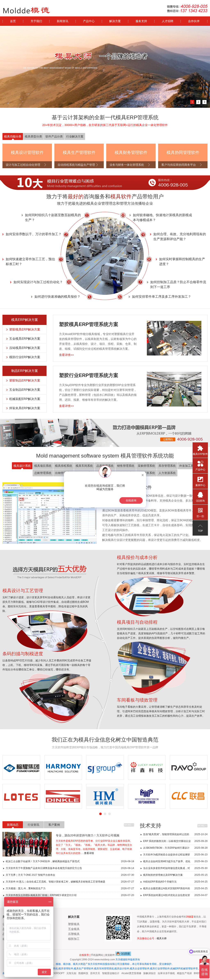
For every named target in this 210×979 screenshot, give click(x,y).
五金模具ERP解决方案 (24, 338)
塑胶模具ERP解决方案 (24, 329)
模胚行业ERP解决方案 (24, 357)
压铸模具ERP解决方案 (24, 348)
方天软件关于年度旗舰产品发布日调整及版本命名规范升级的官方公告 (70, 868)
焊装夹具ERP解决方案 (24, 408)
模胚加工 (74, 938)
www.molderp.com (104, 959)
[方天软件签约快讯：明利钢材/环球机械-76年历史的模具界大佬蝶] (189, 767)
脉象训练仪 (142, 973)
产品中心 (89, 21)
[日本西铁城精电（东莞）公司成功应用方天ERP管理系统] (147, 767)
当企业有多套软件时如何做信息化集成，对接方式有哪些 (175, 869)
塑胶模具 (74, 924)
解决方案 (115, 21)
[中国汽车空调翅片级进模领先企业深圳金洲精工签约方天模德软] (189, 796)
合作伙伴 (194, 21)
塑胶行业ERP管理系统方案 (88, 375)
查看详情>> (66, 355)
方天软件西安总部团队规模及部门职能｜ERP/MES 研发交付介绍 (70, 895)
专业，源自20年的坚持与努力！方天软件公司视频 (87, 835)
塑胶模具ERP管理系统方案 (88, 324)
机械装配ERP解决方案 (24, 399)
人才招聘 (167, 21)
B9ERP (191, 973)
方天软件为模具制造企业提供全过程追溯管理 (175, 855)
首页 (13, 21)
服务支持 (141, 21)
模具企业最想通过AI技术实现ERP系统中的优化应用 (175, 889)
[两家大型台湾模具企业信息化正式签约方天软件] (63, 767)
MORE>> (129, 824)
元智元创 (64, 973)
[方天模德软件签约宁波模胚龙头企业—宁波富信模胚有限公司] (105, 796)
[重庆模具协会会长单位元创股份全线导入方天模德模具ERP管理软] (105, 767)
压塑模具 (74, 934)
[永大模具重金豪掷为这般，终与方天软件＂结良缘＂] (21, 767)
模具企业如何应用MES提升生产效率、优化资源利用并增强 (175, 862)
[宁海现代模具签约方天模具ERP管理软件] (21, 796)
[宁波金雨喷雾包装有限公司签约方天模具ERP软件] (63, 796)
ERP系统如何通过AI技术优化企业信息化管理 (175, 896)
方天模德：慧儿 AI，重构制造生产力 (70, 888)
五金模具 (74, 929)
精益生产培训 (177, 973)
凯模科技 (76, 973)
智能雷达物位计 (103, 973)
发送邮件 (110, 955)
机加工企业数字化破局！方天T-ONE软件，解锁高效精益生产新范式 (70, 861)
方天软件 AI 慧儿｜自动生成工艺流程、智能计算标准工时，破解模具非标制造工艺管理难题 (70, 881)
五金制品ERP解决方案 (24, 389)
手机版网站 (97, 955)
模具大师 (162, 938)
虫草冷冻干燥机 (159, 973)
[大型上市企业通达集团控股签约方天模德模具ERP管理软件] (147, 796)
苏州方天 (88, 973)
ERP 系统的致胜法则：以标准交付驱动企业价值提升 (175, 842)
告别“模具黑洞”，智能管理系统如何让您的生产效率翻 (175, 835)
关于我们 (36, 21)
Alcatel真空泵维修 (124, 973)
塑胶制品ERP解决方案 (24, 380)
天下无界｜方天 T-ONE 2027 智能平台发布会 (70, 874)
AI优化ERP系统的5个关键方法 (175, 881)
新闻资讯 (62, 21)
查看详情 (89, 853)
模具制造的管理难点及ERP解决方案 (175, 874)
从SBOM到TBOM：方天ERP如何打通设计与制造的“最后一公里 (175, 848)
